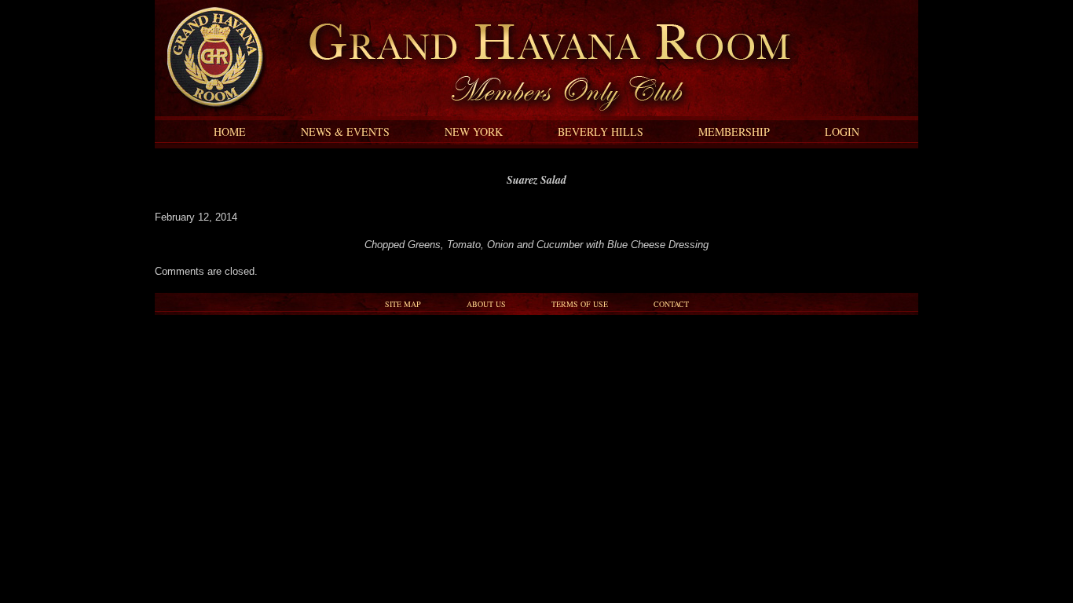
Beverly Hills (600, 131)
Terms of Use (579, 303)
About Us (486, 303)
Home (230, 131)
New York (474, 131)
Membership (734, 131)
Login (842, 131)
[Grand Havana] (211, 113)
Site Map (403, 303)
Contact (671, 303)
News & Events (345, 131)
